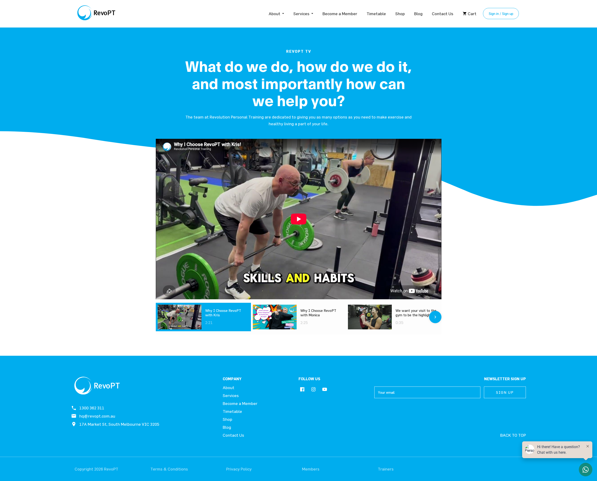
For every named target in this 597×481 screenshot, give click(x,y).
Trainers (386, 469)
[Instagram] (313, 390)
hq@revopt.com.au (97, 416)
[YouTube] (324, 390)
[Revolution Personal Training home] (96, 13)
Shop (400, 13)
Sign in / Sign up (501, 13)
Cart (472, 13)
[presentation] (162, 317)
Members (310, 469)
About (274, 13)
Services (301, 13)
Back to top (513, 435)
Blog (418, 13)
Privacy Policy (239, 469)
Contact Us (442, 13)
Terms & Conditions (169, 469)
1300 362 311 (91, 407)
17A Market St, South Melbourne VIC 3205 (119, 424)
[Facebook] (302, 390)
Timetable (376, 13)
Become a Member (340, 13)
